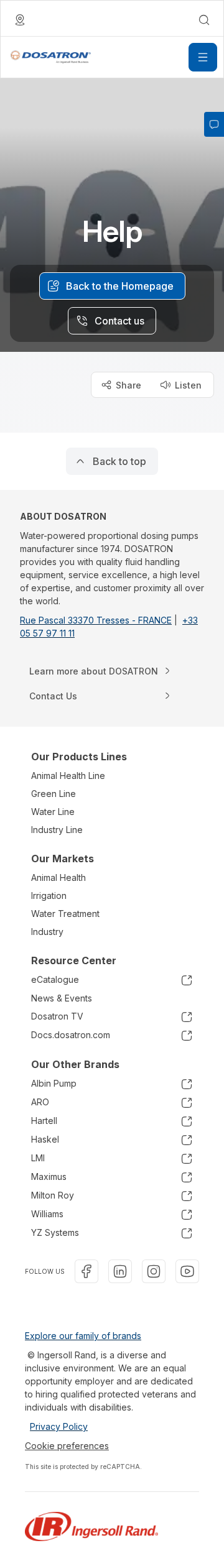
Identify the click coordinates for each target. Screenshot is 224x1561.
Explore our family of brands (83, 1335)
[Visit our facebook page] (86, 1271)
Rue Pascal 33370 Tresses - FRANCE (96, 620)
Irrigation (49, 895)
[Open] (203, 57)
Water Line (53, 811)
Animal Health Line (68, 775)
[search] (204, 20)
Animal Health (58, 877)
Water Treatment (65, 913)
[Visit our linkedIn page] (120, 1271)
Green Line (53, 793)
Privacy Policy (59, 1426)
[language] (20, 20)
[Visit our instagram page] (154, 1271)
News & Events (61, 998)
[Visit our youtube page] (187, 1271)
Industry (47, 931)
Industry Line (57, 829)
